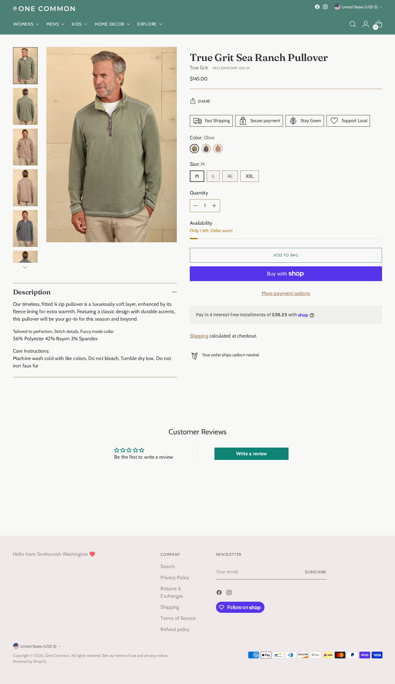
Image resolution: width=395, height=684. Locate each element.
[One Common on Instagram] (325, 7)
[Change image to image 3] (25, 147)
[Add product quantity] (214, 205)
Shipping (199, 336)
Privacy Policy (174, 577)
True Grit (199, 68)
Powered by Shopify (29, 661)
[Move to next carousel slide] (377, 514)
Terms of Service (177, 618)
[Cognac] (217, 148)
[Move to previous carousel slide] (362, 515)
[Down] (25, 267)
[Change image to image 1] (25, 65)
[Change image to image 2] (25, 106)
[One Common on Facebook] (317, 7)
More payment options (286, 293)
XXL (250, 176)
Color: (202, 138)
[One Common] (44, 8)
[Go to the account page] (366, 24)
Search (167, 566)
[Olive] (194, 148)
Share (204, 101)
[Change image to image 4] (25, 187)
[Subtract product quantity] (195, 205)
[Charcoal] (206, 148)
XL (230, 176)
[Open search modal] (353, 24)
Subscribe (315, 572)
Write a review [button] (251, 454)
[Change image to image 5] (25, 228)
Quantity (199, 193)
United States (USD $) (360, 7)
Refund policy (174, 629)
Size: (197, 164)
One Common (57, 655)
